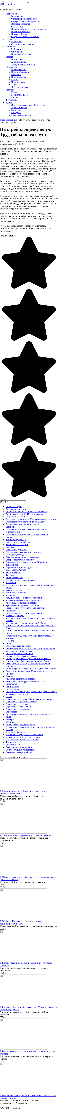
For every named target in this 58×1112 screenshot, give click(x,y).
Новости (10, 641)
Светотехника (12, 686)
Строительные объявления (18, 706)
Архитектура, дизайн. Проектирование (24, 514)
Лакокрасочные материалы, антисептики (25, 608)
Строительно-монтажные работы (21, 701)
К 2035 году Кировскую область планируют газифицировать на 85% (21, 922)
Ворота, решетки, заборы (18, 542)
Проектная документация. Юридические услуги (29, 671)
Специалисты (12, 689)
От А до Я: (16, 52)
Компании (11, 46)
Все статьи (16, 41)
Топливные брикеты (15, 732)
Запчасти (10, 575)
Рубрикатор (17, 49)
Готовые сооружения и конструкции (23, 552)
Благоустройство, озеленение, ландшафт (25, 522)
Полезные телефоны (21, 54)
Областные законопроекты (24, 19)
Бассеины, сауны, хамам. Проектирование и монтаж (31, 519)
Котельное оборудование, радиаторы (23, 600)
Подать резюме (18, 82)
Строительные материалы (18, 704)
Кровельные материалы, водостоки (23, 605)
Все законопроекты (20, 24)
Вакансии (16, 74)
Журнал (9, 102)
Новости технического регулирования (29, 29)
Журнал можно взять (21, 115)
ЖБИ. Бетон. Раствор (16, 570)
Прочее (9, 674)
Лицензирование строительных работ (24, 613)
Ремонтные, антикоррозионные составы (25, 681)
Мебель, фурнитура (15, 615)
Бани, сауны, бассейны (17, 516)
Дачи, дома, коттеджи (16, 554)
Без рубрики (11, 14)
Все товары (16, 59)
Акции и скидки (19, 62)
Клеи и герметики (14, 590)
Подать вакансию (19, 77)
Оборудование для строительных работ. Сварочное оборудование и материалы (30, 649)
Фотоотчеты (11, 100)
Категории (11, 582)
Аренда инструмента (16, 509)
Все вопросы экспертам (17, 544)
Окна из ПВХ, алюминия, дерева (21, 656)
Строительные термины (22, 44)
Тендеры (15, 84)
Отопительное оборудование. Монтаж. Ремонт (28, 661)
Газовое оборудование (16, 549)
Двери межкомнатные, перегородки (23, 557)
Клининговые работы (16, 592)
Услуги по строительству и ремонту (23, 737)
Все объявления (18, 69)
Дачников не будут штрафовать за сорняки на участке (25, 835)
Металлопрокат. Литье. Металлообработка (26, 623)
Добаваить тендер (19, 87)
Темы (8, 717)
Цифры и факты (19, 34)
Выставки (10, 90)
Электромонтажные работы (19, 747)
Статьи (9, 39)
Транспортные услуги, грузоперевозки (24, 734)
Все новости (17, 16)
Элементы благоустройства (19, 752)
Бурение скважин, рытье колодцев (22, 524)
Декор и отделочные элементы (20, 560)
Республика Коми (19, 95)
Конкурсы (16, 112)
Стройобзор (11, 712)
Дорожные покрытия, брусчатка (21, 567)
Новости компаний (20, 31)
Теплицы (10, 722)
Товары (9, 57)
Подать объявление (20, 72)
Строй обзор (17, 26)
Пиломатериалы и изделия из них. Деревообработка (31, 668)
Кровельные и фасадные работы (21, 603)
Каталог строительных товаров (21, 580)
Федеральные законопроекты (25, 21)
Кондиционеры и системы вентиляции (24, 598)
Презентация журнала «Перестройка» (29, 105)
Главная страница (8, 120)
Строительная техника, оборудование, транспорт (29, 699)
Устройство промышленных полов (22, 739)
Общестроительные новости (25, 36)
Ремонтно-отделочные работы (20, 679)
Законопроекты (13, 572)
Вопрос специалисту (16, 539)
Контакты (16, 110)
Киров (14, 92)
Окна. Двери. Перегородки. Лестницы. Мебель (28, 658)
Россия (14, 97)
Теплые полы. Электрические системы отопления (30, 727)
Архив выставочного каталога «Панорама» (26, 511)
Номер (9, 643)
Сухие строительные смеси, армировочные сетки (29, 714)
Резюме (14, 79)
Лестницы (10, 610)
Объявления (11, 67)
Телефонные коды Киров (23, 64)
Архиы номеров (19, 107)
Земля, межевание (14, 577)
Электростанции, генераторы (20, 750)
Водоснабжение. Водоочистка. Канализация (27, 534)
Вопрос (9, 537)
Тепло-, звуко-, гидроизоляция (20, 724)
